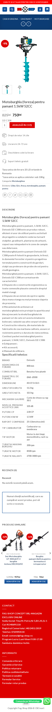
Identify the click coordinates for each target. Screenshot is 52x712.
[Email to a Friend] (20, 195)
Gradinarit (26, 19)
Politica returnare (11, 668)
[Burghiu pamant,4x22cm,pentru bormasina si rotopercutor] (38, 540)
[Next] (45, 59)
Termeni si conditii (12, 675)
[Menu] (4, 9)
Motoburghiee (42, 19)
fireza (23, 186)
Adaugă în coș (22, 125)
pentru (5, 188)
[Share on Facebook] (10, 195)
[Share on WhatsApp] (4, 195)
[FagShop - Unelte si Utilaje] (26, 9)
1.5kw (13, 186)
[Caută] (12, 9)
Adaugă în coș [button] (13, 581)
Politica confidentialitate (15, 672)
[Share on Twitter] (15, 195)
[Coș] (47, 9)
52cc (18, 186)
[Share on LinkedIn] (30, 195)
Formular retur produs (14, 683)
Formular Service (11, 679)
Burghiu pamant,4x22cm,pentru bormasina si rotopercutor (40, 560)
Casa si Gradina (10, 19)
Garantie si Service (12, 664)
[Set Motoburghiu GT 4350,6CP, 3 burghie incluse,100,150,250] (13, 540)
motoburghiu (32, 186)
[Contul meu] (40, 9)
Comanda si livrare (12, 660)
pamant (42, 186)
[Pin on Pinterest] (25, 195)
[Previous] (6, 59)
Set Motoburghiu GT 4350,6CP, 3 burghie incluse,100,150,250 (13, 560)
